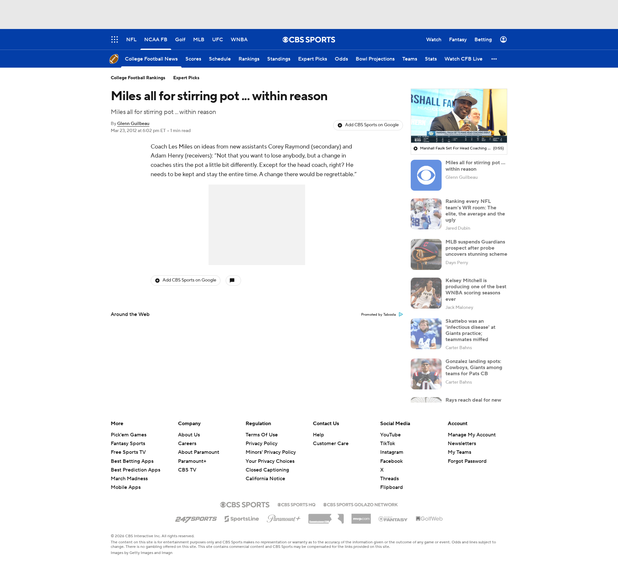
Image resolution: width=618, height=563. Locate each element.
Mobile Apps (126, 487)
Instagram (391, 452)
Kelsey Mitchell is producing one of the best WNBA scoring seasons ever (475, 289)
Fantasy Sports (128, 443)
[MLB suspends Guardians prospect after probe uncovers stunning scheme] (426, 254)
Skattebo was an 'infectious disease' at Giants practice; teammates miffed (470, 330)
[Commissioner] (326, 516)
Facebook (391, 461)
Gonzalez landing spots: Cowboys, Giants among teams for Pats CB (473, 367)
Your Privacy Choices (270, 461)
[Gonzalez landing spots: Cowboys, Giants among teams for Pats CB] (426, 373)
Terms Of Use (262, 435)
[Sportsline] (242, 518)
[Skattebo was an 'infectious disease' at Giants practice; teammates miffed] (426, 333)
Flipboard (391, 487)
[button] (494, 59)
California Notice (265, 478)
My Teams (459, 452)
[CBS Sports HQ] (296, 504)
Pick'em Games (128, 435)
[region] (459, 116)
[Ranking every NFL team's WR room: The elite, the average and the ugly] (426, 213)
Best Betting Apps (132, 461)
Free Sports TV (128, 452)
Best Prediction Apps (135, 470)
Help (318, 435)
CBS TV (187, 470)
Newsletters (462, 443)
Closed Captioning (267, 470)
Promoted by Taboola (378, 314)
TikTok (387, 443)
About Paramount (198, 452)
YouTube (390, 435)
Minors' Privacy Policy (271, 452)
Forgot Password (467, 461)
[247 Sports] (196, 517)
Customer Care (331, 443)
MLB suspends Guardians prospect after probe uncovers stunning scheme (476, 248)
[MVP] (361, 516)
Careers (187, 443)
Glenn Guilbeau (133, 124)
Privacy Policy (261, 443)
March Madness (129, 478)
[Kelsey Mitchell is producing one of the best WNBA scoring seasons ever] (426, 293)
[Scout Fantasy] (393, 518)
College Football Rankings (138, 78)
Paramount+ (192, 461)
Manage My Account (472, 435)
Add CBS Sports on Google (372, 125)
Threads (389, 478)
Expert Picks (186, 78)
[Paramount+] (284, 517)
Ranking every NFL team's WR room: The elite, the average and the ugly (475, 210)
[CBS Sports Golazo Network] (360, 504)
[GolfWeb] (429, 519)
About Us (189, 435)
